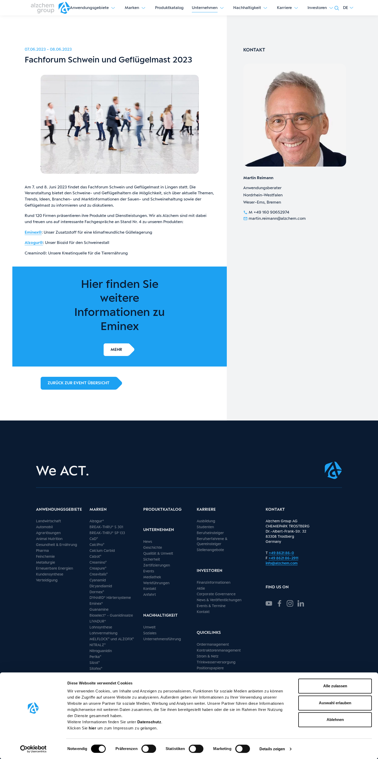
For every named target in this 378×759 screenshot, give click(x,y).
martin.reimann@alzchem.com (277, 218)
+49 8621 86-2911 (283, 558)
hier (93, 728)
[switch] (148, 749)
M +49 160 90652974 (269, 212)
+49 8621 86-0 (281, 553)
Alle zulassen (335, 686)
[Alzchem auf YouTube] (269, 602)
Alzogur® (34, 242)
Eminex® (33, 232)
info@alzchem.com (282, 563)
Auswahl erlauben (335, 703)
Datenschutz (149, 722)
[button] (348, 8)
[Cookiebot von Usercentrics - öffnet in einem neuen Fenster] (33, 749)
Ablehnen (335, 719)
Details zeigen (272, 749)
